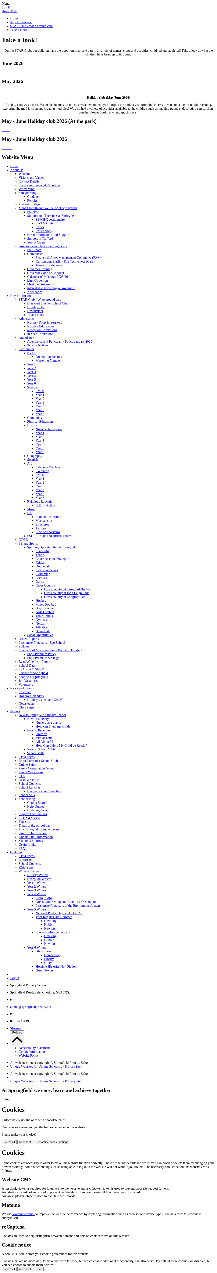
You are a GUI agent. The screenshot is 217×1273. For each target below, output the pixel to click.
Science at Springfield (33, 673)
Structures (42, 524)
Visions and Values (31, 177)
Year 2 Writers (36, 886)
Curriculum (26, 349)
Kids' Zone (26, 867)
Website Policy (29, 1055)
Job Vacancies (28, 680)
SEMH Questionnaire (50, 219)
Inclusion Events (47, 570)
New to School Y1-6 (41, 749)
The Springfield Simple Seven (39, 829)
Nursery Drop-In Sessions (44, 322)
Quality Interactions (49, 356)
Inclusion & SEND (31, 669)
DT (29, 513)
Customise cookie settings (52, 1142)
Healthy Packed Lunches (44, 791)
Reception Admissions (42, 330)
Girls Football (45, 612)
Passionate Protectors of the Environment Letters (68, 905)
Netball (40, 623)
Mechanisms (44, 520)
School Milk (35, 753)
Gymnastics (43, 619)
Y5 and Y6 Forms (31, 841)
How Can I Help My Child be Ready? (61, 745)
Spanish (32, 459)
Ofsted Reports (29, 639)
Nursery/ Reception (49, 429)
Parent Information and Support (48, 235)
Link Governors (38, 280)
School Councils (30, 783)
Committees (35, 254)
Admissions (26, 318)
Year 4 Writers (36, 894)
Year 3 (31, 372)
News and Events (22, 688)
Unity (48, 962)
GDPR (23, 539)
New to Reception (39, 730)
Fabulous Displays (48, 467)
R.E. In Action (45, 505)
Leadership (43, 551)
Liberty (49, 959)
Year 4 (31, 376)
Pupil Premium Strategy (43, 658)
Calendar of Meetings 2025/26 (47, 276)
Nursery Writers (37, 875)
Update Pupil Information (36, 837)
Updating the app (38, 810)
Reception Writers (39, 879)
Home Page (9, 11)
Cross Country (45, 585)
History (32, 425)
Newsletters (35, 311)
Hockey (41, 600)
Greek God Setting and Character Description (66, 902)
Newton (49, 928)
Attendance (34, 292)
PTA (22, 776)
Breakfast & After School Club (47, 303)
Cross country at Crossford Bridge (67, 589)
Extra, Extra (44, 898)
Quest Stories (44, 970)
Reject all (9, 1142)
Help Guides (35, 806)
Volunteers (26, 684)
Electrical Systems (48, 532)
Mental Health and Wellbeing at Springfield (48, 208)
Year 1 (31, 364)
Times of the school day (34, 825)
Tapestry (24, 821)
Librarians (25, 860)
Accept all (25, 1142)
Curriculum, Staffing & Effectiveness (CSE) (65, 261)
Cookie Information (32, 1051)
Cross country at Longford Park (65, 597)
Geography (34, 456)
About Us (16, 170)
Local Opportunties (40, 635)
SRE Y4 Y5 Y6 (29, 818)
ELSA (40, 227)
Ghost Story (44, 951)
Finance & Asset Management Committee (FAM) (69, 257)
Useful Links (27, 844)
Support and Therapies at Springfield (51, 215)
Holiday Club (36, 307)
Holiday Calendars (31, 696)
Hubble (49, 924)
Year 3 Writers (36, 890)
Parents (15, 711)
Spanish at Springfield (33, 677)
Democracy (52, 955)
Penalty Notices (37, 345)
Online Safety (28, 764)
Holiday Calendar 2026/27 (45, 700)
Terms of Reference (49, 265)
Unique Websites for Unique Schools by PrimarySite (45, 1066)
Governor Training (39, 269)
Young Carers (36, 242)
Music (31, 509)
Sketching (42, 471)
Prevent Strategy (30, 204)
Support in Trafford (40, 238)
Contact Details (29, 181)
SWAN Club (44, 223)
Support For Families (33, 814)
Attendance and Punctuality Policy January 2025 (59, 341)
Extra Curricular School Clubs (39, 760)
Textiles (41, 528)
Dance (40, 581)
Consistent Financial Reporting (39, 185)
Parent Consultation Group (36, 768)
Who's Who (27, 189)
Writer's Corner (29, 871)
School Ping (27, 799)
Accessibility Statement (34, 1048)
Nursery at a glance (48, 722)
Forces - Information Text (53, 932)
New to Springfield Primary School (42, 715)
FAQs (23, 848)
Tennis (40, 555)
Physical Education (40, 421)
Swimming (43, 574)
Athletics (41, 627)
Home (14, 18)
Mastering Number (48, 360)
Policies (32, 200)
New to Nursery (38, 719)
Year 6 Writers (36, 947)
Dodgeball (43, 566)
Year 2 (31, 368)
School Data (27, 665)
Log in (6, 7)
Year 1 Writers (36, 882)
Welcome (25, 174)
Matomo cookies (23, 1214)
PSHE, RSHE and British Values (49, 536)
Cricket (40, 562)
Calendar (25, 692)
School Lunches (29, 787)
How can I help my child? (53, 726)
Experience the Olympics (52, 558)
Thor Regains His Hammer (54, 917)
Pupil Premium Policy (41, 654)
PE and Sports (28, 543)
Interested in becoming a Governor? (51, 288)
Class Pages (27, 707)
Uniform (41, 734)
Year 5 (31, 379)
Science (32, 387)
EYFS (31, 353)
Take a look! (18, 30)
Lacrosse (41, 578)
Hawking (50, 921)
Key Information (21, 22)
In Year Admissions (40, 334)
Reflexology (44, 231)
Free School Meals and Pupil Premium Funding (50, 650)
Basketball (43, 631)
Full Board (34, 250)
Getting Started (37, 802)
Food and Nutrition (48, 517)
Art (29, 463)
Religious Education (40, 501)
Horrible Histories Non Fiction (56, 966)
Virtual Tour (44, 738)
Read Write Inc (29, 780)
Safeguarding (27, 193)
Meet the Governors (40, 284)
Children (16, 852)
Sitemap (15, 1028)
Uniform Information (33, 833)
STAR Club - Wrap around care (31, 26)
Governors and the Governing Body (43, 246)
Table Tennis (44, 616)
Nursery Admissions (40, 326)
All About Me (45, 741)
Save (39, 1269)
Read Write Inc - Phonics (35, 661)
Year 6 (31, 383)
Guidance (33, 196)
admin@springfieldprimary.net (30, 1007)
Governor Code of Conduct (45, 273)
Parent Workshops (31, 772)
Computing (34, 417)
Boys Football (45, 608)
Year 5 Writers (36, 909)
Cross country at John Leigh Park (66, 593)
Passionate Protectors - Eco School (42, 642)
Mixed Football (46, 604)
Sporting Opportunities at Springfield (52, 547)
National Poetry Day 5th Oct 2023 (59, 913)
